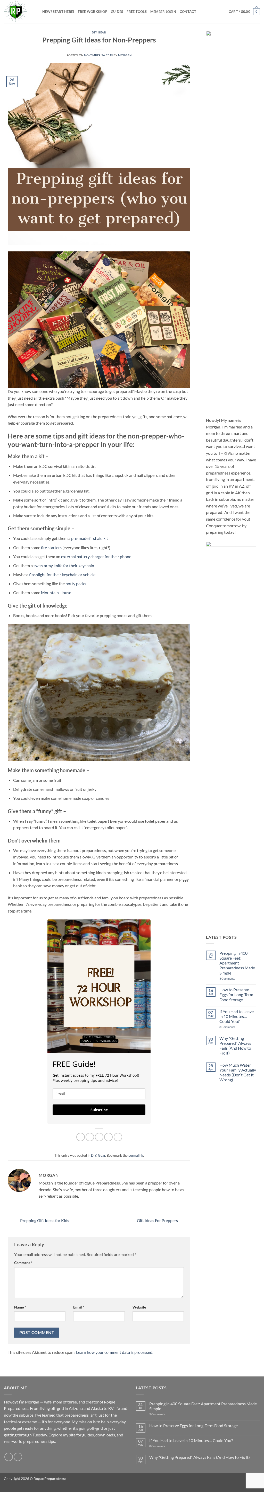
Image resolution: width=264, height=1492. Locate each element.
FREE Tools (137, 12)
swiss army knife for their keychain (64, 565)
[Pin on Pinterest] (108, 1137)
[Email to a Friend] (99, 1137)
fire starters (51, 547)
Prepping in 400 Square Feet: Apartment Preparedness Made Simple (237, 963)
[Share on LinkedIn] (118, 1137)
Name (20, 1307)
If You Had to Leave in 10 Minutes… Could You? (236, 1016)
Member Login (163, 12)
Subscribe (99, 1109)
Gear (102, 32)
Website (139, 1307)
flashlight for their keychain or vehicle (62, 574)
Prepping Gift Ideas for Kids (44, 1220)
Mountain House (56, 592)
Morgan (124, 55)
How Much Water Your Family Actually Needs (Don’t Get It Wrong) (237, 1072)
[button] (244, 11)
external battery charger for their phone (96, 556)
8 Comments (233, 1027)
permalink (135, 1155)
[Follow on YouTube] (18, 1457)
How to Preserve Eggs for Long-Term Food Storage (236, 994)
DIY (94, 32)
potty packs (75, 583)
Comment (23, 1262)
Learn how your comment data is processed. (114, 1352)
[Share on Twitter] (90, 1137)
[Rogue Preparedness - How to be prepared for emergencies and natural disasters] (15, 11)
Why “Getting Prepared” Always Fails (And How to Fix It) (235, 1046)
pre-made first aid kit (89, 538)
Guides (117, 12)
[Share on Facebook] (80, 1137)
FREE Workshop (92, 12)
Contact (188, 12)
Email (79, 1307)
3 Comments (235, 978)
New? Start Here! (58, 12)
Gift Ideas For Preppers (158, 1220)
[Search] (37, 11)
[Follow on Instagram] (8, 1457)
